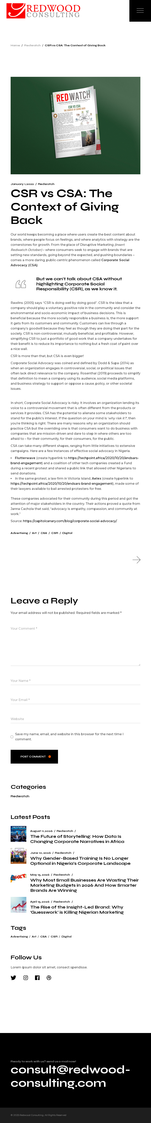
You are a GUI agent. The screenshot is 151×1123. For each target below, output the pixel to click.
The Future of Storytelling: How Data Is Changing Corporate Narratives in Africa (77, 839)
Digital (67, 533)
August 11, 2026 (41, 831)
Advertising (19, 533)
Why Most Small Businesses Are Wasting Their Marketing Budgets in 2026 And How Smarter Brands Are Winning (84, 885)
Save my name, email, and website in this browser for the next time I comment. (69, 736)
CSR (54, 533)
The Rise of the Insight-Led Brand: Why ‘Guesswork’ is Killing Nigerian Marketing (77, 910)
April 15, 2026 (39, 901)
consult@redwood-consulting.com (71, 1076)
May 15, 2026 (39, 874)
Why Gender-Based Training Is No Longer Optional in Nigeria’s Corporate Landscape (80, 861)
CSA (44, 533)
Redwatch (32, 45)
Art (34, 533)
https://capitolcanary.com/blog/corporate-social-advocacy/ (70, 521)
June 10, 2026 (40, 853)
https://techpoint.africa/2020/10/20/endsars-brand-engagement (62, 483)
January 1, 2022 (22, 184)
